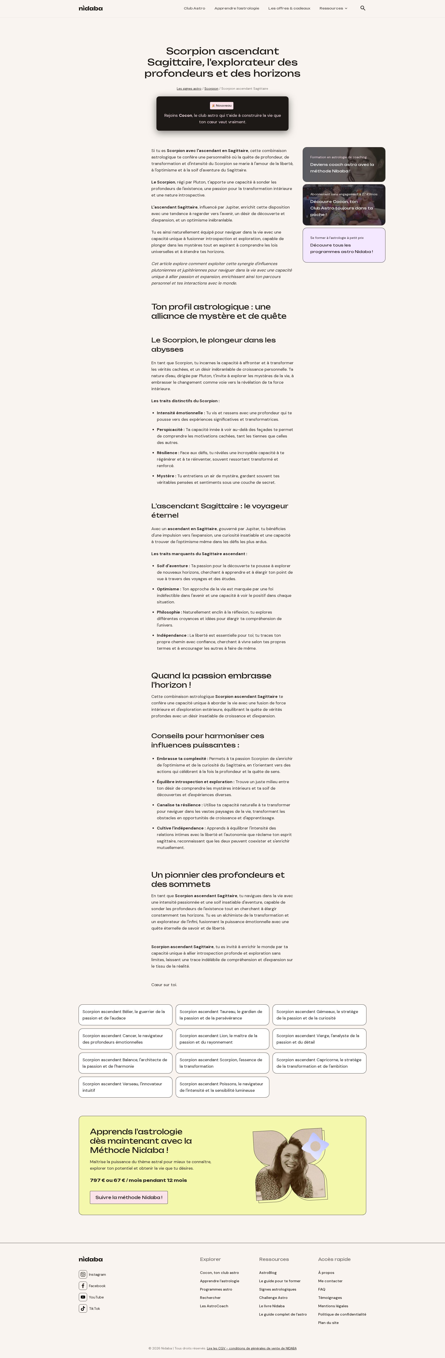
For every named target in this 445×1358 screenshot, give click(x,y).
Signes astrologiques (277, 1289)
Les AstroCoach (214, 1306)
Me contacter (330, 1281)
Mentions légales (333, 1306)
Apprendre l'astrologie (236, 8)
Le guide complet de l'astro (283, 1314)
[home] (92, 8)
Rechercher (210, 1297)
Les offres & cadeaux (289, 8)
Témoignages (330, 1297)
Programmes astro (216, 1289)
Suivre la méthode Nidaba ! (128, 1197)
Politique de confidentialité (342, 1314)
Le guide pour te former (280, 1281)
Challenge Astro (273, 1297)
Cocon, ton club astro (219, 1272)
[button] (333, 8)
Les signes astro (189, 88)
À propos (326, 1272)
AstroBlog (268, 1272)
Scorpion (211, 88)
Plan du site (328, 1322)
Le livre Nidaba (272, 1306)
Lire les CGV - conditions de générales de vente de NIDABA (252, 1348)
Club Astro (194, 8)
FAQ (321, 1289)
